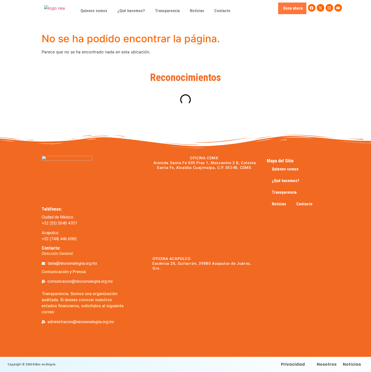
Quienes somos (94, 10)
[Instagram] (329, 8)
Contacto (222, 10)
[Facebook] (311, 8)
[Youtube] (338, 8)
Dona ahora (293, 8)
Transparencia (167, 10)
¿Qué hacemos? (131, 10)
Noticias (197, 10)
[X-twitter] (320, 8)
